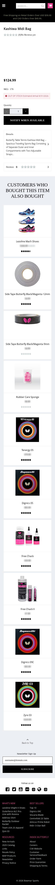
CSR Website (36, 848)
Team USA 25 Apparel (12, 827)
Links (4, 848)
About (33, 841)
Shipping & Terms (38, 865)
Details (26, 144)
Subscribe (27, 769)
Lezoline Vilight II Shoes (13, 807)
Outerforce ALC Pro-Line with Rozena (12, 813)
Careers (33, 845)
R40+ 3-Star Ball (37, 825)
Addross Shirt (9, 817)
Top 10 (33, 807)
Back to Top (27, 742)
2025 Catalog (8, 845)
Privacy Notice (9, 862)
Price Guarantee (38, 862)
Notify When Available (27, 120)
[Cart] (50, 5)
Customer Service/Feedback (38, 853)
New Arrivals (8, 841)
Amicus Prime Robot (40, 822)
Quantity (8, 105)
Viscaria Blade (37, 814)
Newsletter (7, 859)
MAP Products (9, 855)
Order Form (35, 858)
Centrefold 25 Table (39, 818)
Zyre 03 (5, 831)
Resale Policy (8, 852)
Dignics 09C (35, 811)
